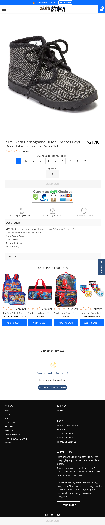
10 (26, 160)
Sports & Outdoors (16, 438)
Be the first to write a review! (52, 387)
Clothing (10, 422)
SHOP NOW (65, 2)
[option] (14, 299)
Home (8, 442)
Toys (7, 414)
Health (9, 426)
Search (61, 410)
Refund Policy (65, 433)
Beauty (9, 418)
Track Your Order (67, 425)
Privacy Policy (65, 437)
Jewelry (9, 430)
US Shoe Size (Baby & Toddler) (52, 155)
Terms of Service (66, 441)
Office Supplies (13, 434)
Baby (7, 410)
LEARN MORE (68, 505)
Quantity (52, 168)
